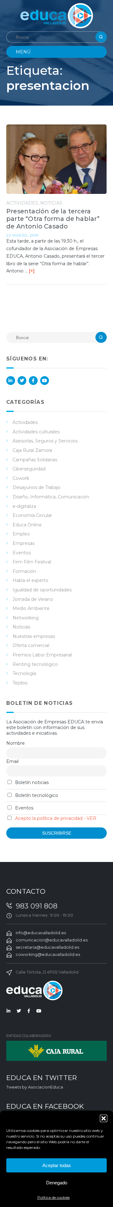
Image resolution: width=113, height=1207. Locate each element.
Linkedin (10, 380)
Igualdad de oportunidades (42, 590)
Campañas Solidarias (35, 460)
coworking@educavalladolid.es (48, 954)
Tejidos (20, 683)
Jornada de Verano (33, 599)
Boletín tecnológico (36, 795)
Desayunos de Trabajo (37, 487)
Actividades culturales (36, 432)
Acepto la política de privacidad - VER (55, 818)
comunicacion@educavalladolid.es (52, 940)
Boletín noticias (31, 782)
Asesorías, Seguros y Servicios (45, 441)
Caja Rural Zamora (32, 450)
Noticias (51, 203)
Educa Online (27, 525)
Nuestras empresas (34, 636)
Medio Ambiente (31, 608)
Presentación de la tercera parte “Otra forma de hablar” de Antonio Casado (53, 218)
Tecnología (24, 673)
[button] (103, 1118)
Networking (26, 618)
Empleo (21, 534)
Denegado (56, 1182)
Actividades (22, 203)
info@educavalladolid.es (41, 932)
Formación (24, 571)
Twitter (22, 380)
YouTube (44, 380)
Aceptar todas (56, 1165)
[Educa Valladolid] (56, 15)
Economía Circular (32, 515)
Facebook (33, 380)
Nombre (15, 743)
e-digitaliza (24, 506)
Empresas (24, 543)
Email (12, 761)
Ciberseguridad (29, 469)
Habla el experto (30, 580)
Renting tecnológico (35, 664)
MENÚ (23, 52)
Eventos (22, 553)
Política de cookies (53, 1197)
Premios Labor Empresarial (42, 655)
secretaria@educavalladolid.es (47, 947)
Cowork (21, 478)
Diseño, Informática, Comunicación (51, 497)
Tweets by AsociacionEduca (34, 1087)
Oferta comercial (31, 645)
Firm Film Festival (32, 562)
